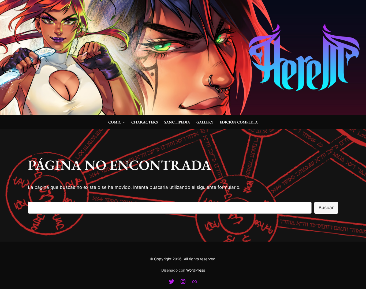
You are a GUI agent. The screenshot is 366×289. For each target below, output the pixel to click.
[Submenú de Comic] (123, 122)
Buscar (326, 207)
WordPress (195, 270)
